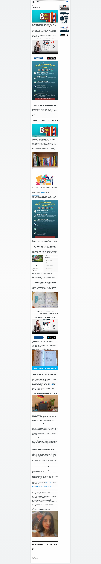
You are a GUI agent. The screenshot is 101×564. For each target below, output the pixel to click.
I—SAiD (38, 2)
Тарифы (56, 3)
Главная (48, 3)
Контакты (61, 3)
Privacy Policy (34, 559)
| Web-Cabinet (66, 3)
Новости (52, 3)
